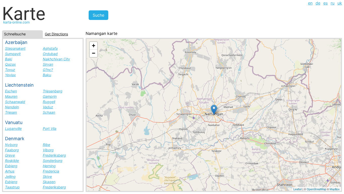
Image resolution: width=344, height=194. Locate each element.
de (318, 3)
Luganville (13, 128)
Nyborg (11, 144)
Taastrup (12, 187)
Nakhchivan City (56, 59)
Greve (10, 155)
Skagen (49, 182)
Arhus (9, 171)
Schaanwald (15, 102)
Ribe (46, 144)
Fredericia (51, 171)
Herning (49, 166)
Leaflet (297, 189)
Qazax (10, 64)
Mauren (11, 96)
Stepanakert (15, 48)
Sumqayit (13, 54)
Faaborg (12, 150)
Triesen (11, 112)
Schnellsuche (15, 34)
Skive (47, 176)
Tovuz (10, 69)
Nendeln (12, 107)
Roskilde (12, 160)
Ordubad (50, 54)
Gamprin (50, 96)
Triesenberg (52, 91)
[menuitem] (310, 3)
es (325, 3)
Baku (47, 75)
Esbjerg (11, 166)
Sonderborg (52, 160)
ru (332, 3)
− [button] (93, 53)
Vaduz (48, 107)
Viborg (48, 150)
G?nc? (48, 69)
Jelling (10, 176)
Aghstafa (50, 48)
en (310, 3)
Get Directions (56, 34)
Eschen (11, 91)
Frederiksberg (54, 155)
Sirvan (48, 64)
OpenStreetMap (316, 189)
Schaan (49, 112)
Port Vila (49, 128)
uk (339, 3)
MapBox (335, 189)
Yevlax (10, 75)
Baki (8, 59)
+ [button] (93, 45)
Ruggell (49, 102)
